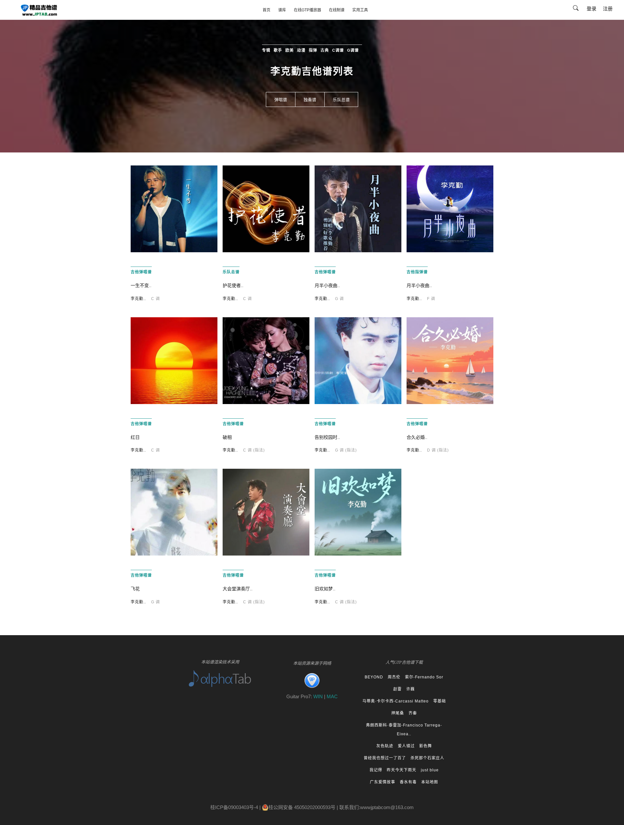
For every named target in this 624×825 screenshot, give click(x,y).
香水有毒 (408, 782)
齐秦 (413, 713)
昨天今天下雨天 (401, 770)
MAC (332, 696)
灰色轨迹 (384, 746)
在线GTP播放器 (307, 10)
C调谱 (338, 50)
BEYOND (374, 677)
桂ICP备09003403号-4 (234, 807)
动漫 (301, 50)
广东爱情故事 (382, 782)
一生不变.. (141, 285)
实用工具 (360, 10)
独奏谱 (310, 99)
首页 (266, 10)
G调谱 (353, 50)
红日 (135, 437)
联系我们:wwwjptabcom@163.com (376, 807)
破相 (227, 437)
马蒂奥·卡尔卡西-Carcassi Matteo (395, 701)
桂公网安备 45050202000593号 (301, 807)
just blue (430, 770)
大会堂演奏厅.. (238, 588)
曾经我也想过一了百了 (385, 758)
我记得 (376, 770)
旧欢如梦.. (325, 588)
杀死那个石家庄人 (427, 758)
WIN (318, 696)
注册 (608, 8)
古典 (324, 50)
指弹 (313, 50)
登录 (591, 8)
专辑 (266, 50)
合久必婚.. (417, 437)
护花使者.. (233, 285)
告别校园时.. (327, 437)
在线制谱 (336, 10)
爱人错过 (406, 746)
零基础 (439, 701)
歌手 (278, 50)
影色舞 (425, 746)
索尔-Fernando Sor (424, 677)
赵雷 (397, 689)
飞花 (135, 588)
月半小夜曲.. (327, 285)
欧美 (289, 50)
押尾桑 (397, 713)
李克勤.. (138, 298)
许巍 (410, 689)
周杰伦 (394, 677)
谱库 (282, 10)
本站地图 (429, 782)
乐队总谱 (341, 99)
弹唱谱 (280, 99)
